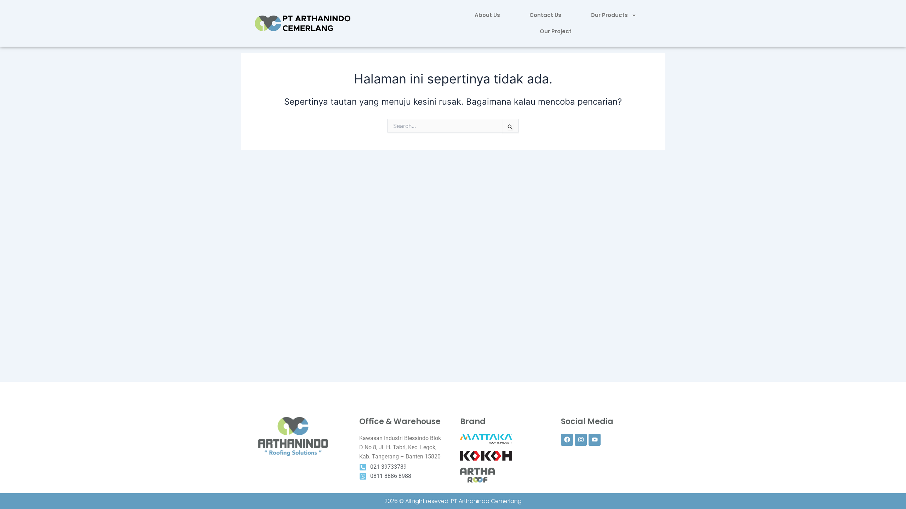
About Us (487, 15)
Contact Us (545, 15)
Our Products (609, 15)
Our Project (556, 31)
